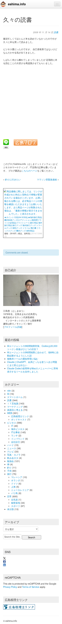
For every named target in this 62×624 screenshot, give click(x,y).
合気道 (14, 499)
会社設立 (15, 441)
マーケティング (15, 406)
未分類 (10, 509)
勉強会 (10, 461)
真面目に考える (15, 409)
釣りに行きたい (13, 179)
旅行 (9, 473)
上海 (13, 486)
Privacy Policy (10, 586)
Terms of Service (30, 586)
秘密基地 (15, 502)
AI (8, 393)
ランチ (14, 435)
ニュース (11, 448)
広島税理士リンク (20, 416)
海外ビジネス (17, 429)
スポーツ (15, 506)
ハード (10, 445)
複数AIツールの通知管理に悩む (22, 358)
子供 (9, 470)
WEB (9, 413)
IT (12, 425)
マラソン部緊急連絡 (47, 179)
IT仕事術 (15, 432)
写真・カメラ (14, 454)
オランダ (15, 480)
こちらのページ (29, 170)
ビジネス (11, 422)
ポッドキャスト (19, 419)
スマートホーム (15, 397)
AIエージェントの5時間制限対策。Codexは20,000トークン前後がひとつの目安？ (32, 347)
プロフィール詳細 (13, 326)
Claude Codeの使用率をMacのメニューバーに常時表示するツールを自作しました (32, 370)
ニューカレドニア (20, 490)
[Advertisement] (31, 100)
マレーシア (16, 477)
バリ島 (14, 493)
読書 (56, 32)
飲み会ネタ (12, 457)
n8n (9, 390)
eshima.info (17, 4)
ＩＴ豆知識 (12, 403)
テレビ (10, 451)
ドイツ (14, 483)
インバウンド (17, 438)
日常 (9, 496)
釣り (9, 467)
